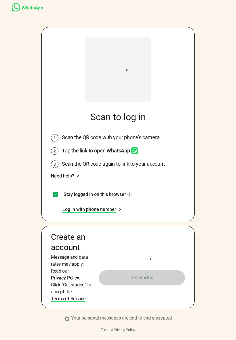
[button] (65, 176)
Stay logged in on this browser (95, 194)
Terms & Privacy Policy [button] (118, 330)
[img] (129, 194)
